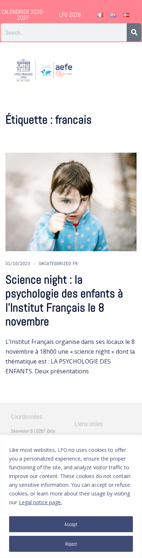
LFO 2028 (70, 15)
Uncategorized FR (58, 263)
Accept (71, 524)
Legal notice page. (40, 502)
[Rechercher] (134, 32)
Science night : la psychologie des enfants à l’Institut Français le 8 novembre (64, 300)
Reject (71, 544)
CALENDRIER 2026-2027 (22, 14)
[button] (131, 70)
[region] (71, 496)
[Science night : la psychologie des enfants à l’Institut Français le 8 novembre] (71, 202)
